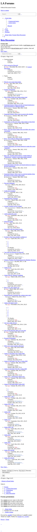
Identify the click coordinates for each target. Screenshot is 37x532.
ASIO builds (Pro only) (10, 214)
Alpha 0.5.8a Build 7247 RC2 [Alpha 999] (16, 361)
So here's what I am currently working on (15, 237)
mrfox (16, 272)
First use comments (9, 183)
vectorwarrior (9, 261)
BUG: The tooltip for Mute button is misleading (17, 138)
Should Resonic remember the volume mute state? (17, 295)
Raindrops (8, 108)
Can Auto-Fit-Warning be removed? (14, 252)
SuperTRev (18, 71)
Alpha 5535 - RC (9, 404)
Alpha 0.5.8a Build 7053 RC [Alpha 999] (15, 369)
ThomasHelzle (11, 207)
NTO (8, 184)
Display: (4, 470)
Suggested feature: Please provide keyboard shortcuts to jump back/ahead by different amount (19, 105)
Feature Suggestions (9, 89)
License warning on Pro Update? (13, 206)
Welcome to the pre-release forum (13, 229)
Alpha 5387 (7, 412)
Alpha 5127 (7, 419)
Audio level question (9, 191)
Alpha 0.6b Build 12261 (10, 303)
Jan (15, 300)
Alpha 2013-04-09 (9, 450)
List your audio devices (10, 323)
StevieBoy (17, 249)
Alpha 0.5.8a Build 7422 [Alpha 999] (14, 353)
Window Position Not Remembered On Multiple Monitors (20, 260)
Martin (16, 195)
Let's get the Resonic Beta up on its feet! (15, 330)
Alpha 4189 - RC (9, 427)
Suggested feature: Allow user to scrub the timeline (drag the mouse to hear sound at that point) (19, 174)
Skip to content (5, 10)
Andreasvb (17, 439)
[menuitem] (13, 21)
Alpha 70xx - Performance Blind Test (14, 376)
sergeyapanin (18, 284)
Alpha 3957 (7, 442)
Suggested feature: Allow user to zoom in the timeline (18, 114)
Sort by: (16, 470)
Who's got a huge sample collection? (14, 346)
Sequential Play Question (11, 198)
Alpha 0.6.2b (7, 267)
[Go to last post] (21, 71)
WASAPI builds (8, 221)
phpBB (10, 515)
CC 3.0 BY (25, 516)
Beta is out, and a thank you (11, 287)
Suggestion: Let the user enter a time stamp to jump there (19, 122)
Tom (7, 67)
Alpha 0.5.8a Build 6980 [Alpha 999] (14, 384)
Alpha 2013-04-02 (9, 458)
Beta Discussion (7, 40)
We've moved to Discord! (11, 65)
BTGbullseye (18, 94)
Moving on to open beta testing (12, 82)
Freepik (19, 516)
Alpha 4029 (7, 435)
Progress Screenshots (10, 338)
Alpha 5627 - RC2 (9, 396)
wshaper (17, 343)
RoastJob (17, 350)
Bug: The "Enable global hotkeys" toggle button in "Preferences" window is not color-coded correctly (18, 156)
